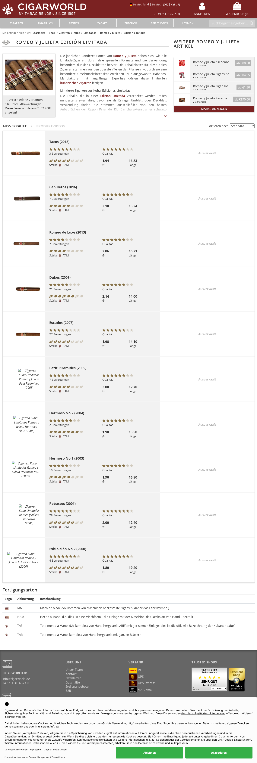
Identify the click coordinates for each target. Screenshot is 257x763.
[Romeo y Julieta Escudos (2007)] (24, 334)
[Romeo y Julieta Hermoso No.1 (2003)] (24, 469)
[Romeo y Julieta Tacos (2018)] (24, 153)
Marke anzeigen (214, 109)
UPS (141, 677)
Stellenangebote (77, 686)
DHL (141, 670)
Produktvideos (50, 126)
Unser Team (74, 670)
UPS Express (147, 683)
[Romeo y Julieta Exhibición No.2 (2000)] (24, 560)
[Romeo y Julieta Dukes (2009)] (24, 289)
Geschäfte (72, 682)
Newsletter (73, 678)
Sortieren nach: (218, 126)
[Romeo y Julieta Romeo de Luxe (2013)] (24, 243)
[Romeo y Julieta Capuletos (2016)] (24, 198)
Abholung (145, 689)
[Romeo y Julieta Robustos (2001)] (24, 515)
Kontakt (71, 674)
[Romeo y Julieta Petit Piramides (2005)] (24, 379)
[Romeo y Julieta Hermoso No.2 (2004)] (24, 424)
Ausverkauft (14, 126)
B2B (68, 691)
